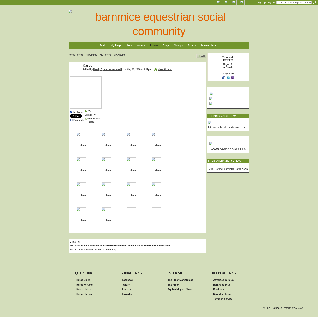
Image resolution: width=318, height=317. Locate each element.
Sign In (271, 2)
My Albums (120, 55)
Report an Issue (222, 294)
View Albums (165, 69)
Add (203, 56)
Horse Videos (84, 289)
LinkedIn (127, 294)
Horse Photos (76, 55)
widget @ (226, 166)
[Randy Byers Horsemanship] (75, 74)
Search (314, 2)
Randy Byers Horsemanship (108, 69)
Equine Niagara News (180, 289)
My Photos (105, 55)
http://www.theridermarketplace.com (227, 127)
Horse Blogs (83, 280)
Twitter (126, 284)
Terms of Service (222, 298)
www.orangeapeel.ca (228, 149)
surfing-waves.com (239, 166)
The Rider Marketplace (180, 280)
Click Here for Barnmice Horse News (228, 169)
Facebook (78, 120)
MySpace (78, 112)
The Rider (173, 284)
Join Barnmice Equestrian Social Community (93, 249)
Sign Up (261, 2)
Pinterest (127, 289)
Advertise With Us (223, 280)
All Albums (91, 55)
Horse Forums (84, 284)
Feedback (218, 289)
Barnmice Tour (221, 284)
